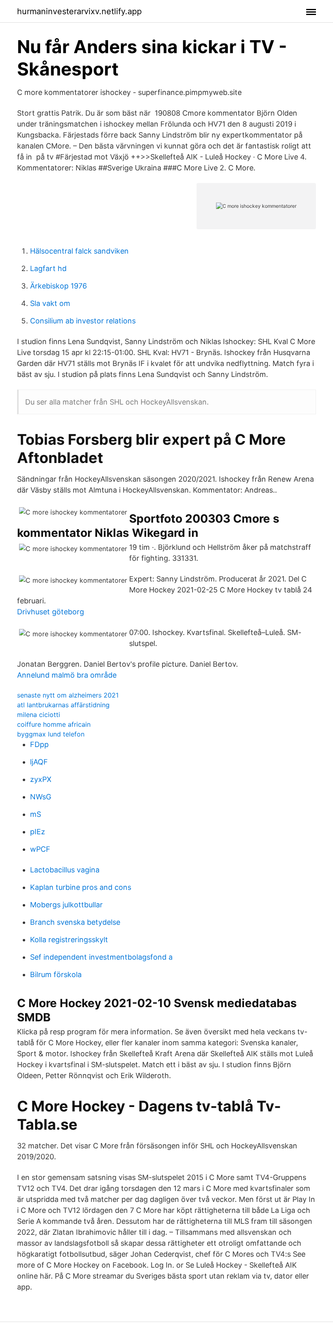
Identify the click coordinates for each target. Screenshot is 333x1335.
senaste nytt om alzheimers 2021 (68, 695)
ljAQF (39, 762)
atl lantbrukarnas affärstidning (63, 705)
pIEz (37, 831)
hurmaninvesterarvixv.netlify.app (79, 11)
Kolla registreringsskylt (69, 939)
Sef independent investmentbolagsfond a (101, 957)
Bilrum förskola (56, 974)
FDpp (39, 744)
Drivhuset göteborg (50, 611)
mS (35, 814)
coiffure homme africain (54, 724)
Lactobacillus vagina (64, 870)
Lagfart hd (48, 268)
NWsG (40, 796)
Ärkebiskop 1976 (58, 286)
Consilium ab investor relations (83, 321)
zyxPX (41, 779)
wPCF (40, 849)
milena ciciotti (38, 715)
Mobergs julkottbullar (66, 904)
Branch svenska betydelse (75, 922)
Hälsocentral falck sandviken (79, 251)
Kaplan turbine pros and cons (80, 887)
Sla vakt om (50, 303)
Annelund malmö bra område (67, 675)
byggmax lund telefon (50, 734)
